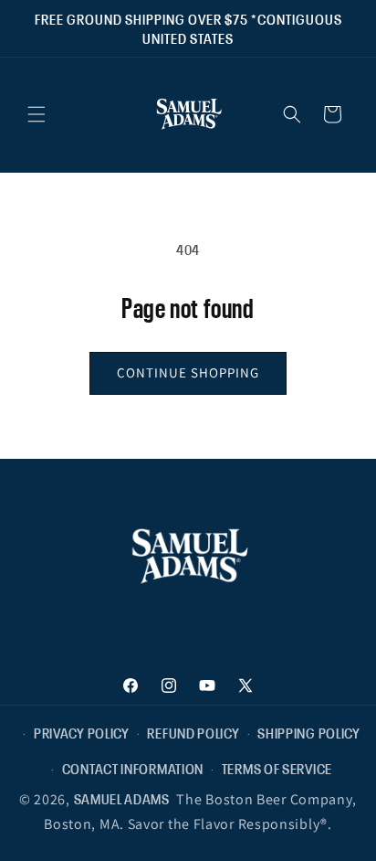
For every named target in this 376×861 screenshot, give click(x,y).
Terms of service (277, 768)
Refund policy (193, 732)
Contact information (133, 768)
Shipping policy (308, 732)
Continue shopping (188, 372)
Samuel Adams (122, 798)
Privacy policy (82, 732)
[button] (36, 114)
